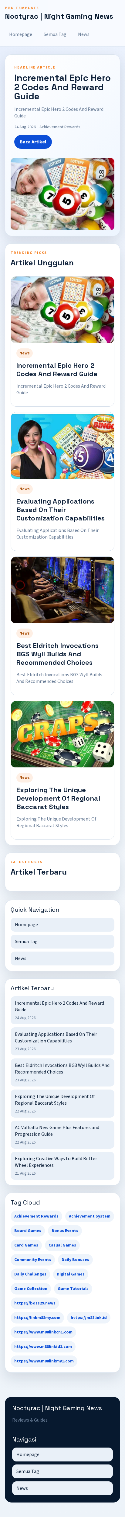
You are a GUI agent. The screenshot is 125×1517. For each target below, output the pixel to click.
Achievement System (89, 1216)
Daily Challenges (30, 1274)
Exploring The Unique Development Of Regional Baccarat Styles (58, 798)
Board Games (27, 1231)
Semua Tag (55, 34)
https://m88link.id (89, 1318)
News (84, 34)
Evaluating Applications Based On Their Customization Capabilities (60, 509)
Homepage (20, 34)
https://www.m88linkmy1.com (44, 1361)
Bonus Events (65, 1231)
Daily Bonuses (75, 1260)
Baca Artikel (33, 142)
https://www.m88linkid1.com (43, 1347)
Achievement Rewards (36, 1216)
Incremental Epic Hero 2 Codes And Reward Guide (56, 369)
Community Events (32, 1260)
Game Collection (30, 1289)
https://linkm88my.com (37, 1318)
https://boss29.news (35, 1303)
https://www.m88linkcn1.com (43, 1332)
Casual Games (62, 1245)
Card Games (26, 1245)
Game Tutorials (73, 1289)
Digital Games (71, 1274)
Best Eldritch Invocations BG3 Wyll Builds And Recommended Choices (57, 654)
